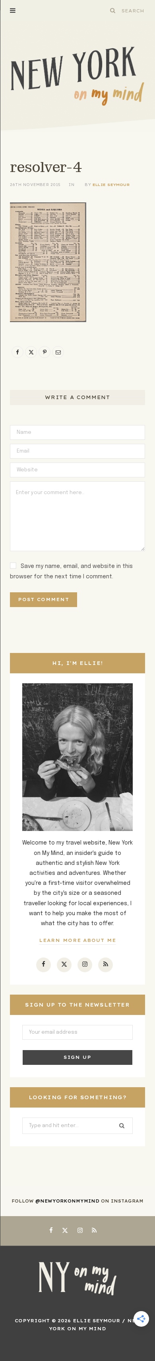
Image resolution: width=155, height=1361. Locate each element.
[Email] (58, 352)
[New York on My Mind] (77, 76)
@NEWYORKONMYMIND (67, 1201)
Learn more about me (77, 940)
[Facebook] (17, 352)
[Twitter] (31, 352)
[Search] (113, 10)
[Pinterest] (44, 352)
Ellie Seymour (111, 184)
